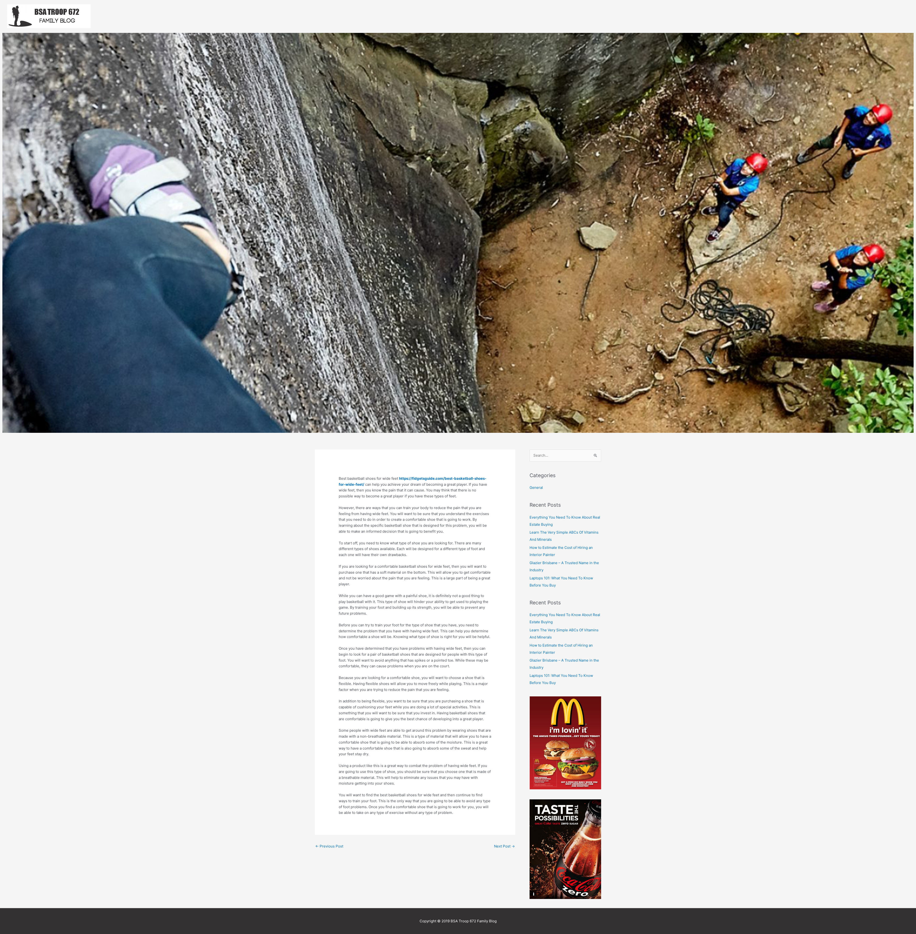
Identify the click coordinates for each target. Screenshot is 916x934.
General (536, 487)
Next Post (504, 846)
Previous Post (329, 846)
